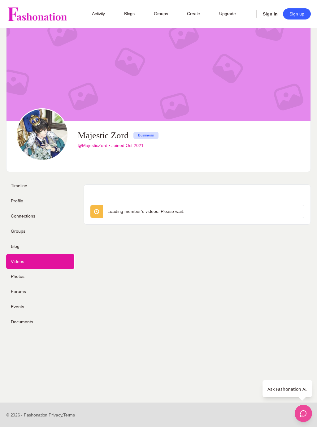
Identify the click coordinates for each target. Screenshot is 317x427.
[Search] (247, 14)
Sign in (270, 13)
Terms (69, 414)
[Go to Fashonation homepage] (37, 14)
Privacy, (56, 414)
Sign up (296, 13)
